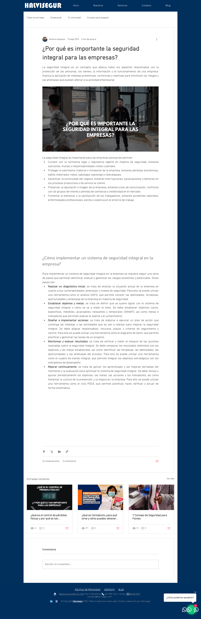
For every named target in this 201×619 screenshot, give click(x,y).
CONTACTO (109, 589)
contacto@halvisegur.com (99, 597)
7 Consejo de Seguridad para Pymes (150, 517)
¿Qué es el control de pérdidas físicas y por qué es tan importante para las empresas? (49, 517)
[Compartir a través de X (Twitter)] (51, 451)
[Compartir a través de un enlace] (66, 451)
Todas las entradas (35, 17)
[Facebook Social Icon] (56, 601)
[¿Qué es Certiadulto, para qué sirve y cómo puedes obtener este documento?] (100, 497)
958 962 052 (134, 594)
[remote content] (100, 229)
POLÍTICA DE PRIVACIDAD (87, 589)
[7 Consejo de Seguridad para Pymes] (151, 497)
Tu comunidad (74, 17)
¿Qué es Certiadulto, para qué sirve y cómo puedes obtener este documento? (99, 517)
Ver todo (170, 478)
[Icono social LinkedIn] (51, 601)
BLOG (121, 589)
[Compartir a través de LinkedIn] (59, 451)
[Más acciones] (157, 39)
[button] (122, 6)
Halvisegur (78, 601)
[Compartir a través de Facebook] (43, 451)
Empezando (56, 17)
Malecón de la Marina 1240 (71, 594)
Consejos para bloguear (98, 17)
